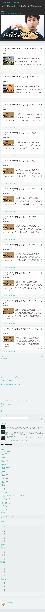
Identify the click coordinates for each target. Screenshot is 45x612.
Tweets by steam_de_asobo (6, 445)
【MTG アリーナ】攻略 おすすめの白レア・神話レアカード (22, 273)
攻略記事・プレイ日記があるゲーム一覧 (13, 5)
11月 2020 (2, 545)
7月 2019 (1, 568)
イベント (2, 486)
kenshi (2, 458)
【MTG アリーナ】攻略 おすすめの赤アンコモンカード (22, 49)
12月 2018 (2, 578)
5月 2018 (1, 587)
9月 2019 (1, 565)
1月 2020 (1, 559)
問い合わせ (3, 517)
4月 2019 (1, 572)
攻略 (3, 454)
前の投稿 (42, 356)
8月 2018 (1, 583)
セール (2, 488)
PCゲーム (4, 505)
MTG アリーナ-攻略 (12, 71)
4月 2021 (1, 538)
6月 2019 (1, 569)
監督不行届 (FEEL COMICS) (6, 404)
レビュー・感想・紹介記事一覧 (29, 5)
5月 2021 (1, 537)
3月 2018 (1, 590)
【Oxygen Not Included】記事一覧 (34, 6)
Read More (39, 68)
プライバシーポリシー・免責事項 (7, 516)
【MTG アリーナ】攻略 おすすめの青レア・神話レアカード (22, 189)
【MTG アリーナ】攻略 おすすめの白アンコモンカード (22, 301)
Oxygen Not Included (5, 467)
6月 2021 (1, 535)
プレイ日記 (4, 453)
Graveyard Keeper (4, 456)
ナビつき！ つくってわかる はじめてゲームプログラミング (12, 495)
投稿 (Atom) (5, 358)
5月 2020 (1, 554)
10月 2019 (2, 564)
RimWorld (3, 470)
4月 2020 (1, 555)
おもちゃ (3, 506)
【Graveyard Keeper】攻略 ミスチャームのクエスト (15, 430)
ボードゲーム (4, 510)
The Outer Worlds (4, 477)
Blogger (19, 609)
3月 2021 (1, 540)
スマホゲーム (4, 508)
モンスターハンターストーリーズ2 (7, 500)
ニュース (2, 496)
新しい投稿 (3, 356)
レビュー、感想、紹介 (5, 503)
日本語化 (2, 512)
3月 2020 (1, 557)
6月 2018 (1, 586)
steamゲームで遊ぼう (10, 2)
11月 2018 (2, 579)
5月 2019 (1, 571)
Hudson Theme (6, 610)
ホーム (3, 5)
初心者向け (4, 463)
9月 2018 (1, 582)
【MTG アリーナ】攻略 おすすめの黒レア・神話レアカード (22, 105)
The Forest (3, 472)
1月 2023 (1, 531)
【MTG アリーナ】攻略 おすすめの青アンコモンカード (22, 217)
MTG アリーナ (6, 71)
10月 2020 (2, 547)
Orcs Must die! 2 (4, 464)
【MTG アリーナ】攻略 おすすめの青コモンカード (22, 245)
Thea (2, 479)
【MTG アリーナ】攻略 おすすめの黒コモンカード (22, 161)
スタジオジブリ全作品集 (5, 407)
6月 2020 (1, 552)
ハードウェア (4, 509)
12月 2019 (2, 561)
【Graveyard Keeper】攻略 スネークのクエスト (14, 436)
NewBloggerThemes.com (20, 610)
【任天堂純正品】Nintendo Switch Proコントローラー (11, 384)
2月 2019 (1, 575)
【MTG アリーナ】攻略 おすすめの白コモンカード (22, 329)
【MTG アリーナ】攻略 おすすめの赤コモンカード (22, 77)
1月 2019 (1, 576)
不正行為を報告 (4, 521)
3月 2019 (1, 573)
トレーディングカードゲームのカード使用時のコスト (12, 13)
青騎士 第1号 (3, 411)
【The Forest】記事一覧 (21, 6)
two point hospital (4, 484)
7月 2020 (1, 551)
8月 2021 (1, 533)
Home (4, 45)
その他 (2, 489)
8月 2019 (1, 566)
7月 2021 (1, 534)
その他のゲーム (4, 491)
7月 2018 (1, 585)
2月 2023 (1, 530)
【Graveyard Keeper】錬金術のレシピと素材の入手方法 (15, 426)
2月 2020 (1, 558)
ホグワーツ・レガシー (5, 498)
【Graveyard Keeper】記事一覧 (8, 6)
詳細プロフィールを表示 (10, 604)
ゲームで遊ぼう (14, 53)
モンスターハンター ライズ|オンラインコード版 (10, 377)
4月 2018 (1, 589)
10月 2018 (2, 580)
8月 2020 (1, 550)
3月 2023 (1, 528)
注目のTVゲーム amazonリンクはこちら (8, 376)
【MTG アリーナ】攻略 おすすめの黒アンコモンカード (22, 133)
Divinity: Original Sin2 (5, 451)
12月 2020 (2, 544)
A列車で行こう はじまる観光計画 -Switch (8, 380)
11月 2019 (2, 562)
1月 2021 (1, 543)
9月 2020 (1, 548)
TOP (43, 610)
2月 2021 (1, 541)
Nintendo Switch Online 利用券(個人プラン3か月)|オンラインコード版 (14, 400)
